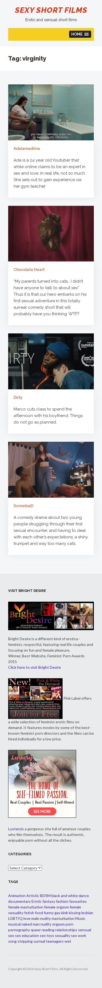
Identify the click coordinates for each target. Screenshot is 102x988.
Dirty (18, 397)
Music (80, 918)
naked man (30, 924)
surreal (39, 941)
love (26, 918)
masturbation (63, 918)
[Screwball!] (51, 470)
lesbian (87, 912)
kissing (75, 912)
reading (48, 929)
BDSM (45, 895)
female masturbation (25, 907)
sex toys (47, 935)
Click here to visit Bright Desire (34, 667)
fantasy (48, 901)
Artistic (32, 895)
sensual (84, 929)
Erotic (37, 901)
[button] (80, 34)
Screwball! (23, 506)
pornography (19, 929)
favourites (78, 901)
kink (64, 912)
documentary (19, 901)
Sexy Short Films (51, 10)
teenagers (55, 941)
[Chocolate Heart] (51, 233)
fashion (62, 901)
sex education (27, 935)
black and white (64, 895)
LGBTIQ (15, 918)
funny (49, 912)
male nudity (41, 918)
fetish (29, 912)
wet (67, 941)
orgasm (58, 924)
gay (57, 912)
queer (36, 929)
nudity (46, 924)
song (12, 941)
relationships (66, 929)
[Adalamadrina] (51, 112)
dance (84, 895)
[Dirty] (51, 361)
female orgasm (56, 907)
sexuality (62, 935)
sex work (78, 935)
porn (69, 924)
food (39, 912)
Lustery (14, 828)
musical (14, 924)
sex (11, 935)
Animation (17, 895)
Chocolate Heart (29, 269)
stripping (25, 941)
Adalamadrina (27, 148)
